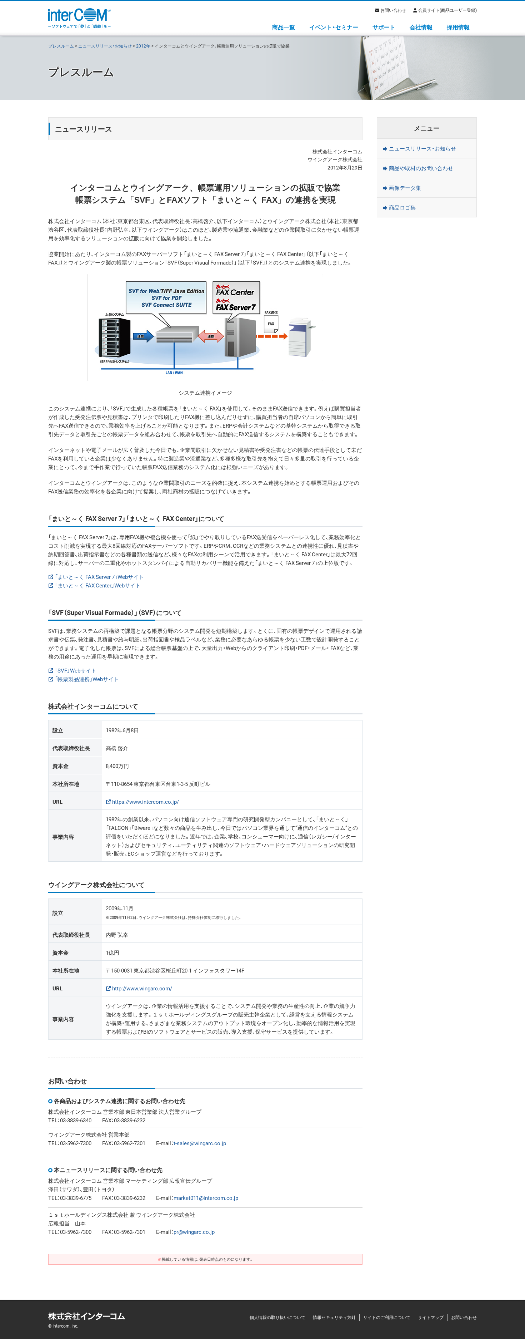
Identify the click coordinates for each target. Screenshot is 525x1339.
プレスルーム (61, 46)
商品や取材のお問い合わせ (421, 168)
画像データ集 (405, 188)
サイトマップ (431, 1317)
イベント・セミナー (333, 27)
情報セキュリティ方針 (334, 1317)
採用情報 (458, 27)
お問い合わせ (393, 10)
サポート (383, 27)
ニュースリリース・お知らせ (105, 46)
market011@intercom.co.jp (206, 1198)
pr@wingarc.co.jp (194, 1232)
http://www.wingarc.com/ (142, 988)
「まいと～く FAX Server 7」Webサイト (99, 577)
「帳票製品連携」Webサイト (87, 679)
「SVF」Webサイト (75, 670)
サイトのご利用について (386, 1317)
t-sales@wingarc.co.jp (200, 1143)
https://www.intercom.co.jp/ (145, 802)
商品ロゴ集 (402, 207)
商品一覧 (283, 27)
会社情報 (421, 27)
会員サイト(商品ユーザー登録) (447, 10)
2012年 (143, 46)
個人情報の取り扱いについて (277, 1317)
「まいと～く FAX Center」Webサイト (98, 585)
